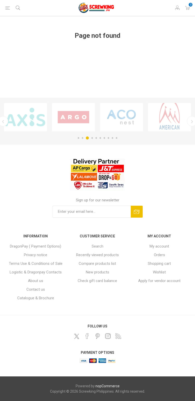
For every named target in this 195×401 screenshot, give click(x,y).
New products (97, 272)
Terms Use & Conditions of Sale (35, 263)
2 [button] (82, 138)
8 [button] (108, 138)
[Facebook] (87, 336)
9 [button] (112, 138)
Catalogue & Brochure (35, 298)
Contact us (35, 289)
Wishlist (159, 272)
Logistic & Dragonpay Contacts (36, 272)
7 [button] (104, 138)
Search (97, 246)
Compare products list (97, 263)
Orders (159, 255)
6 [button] (100, 138)
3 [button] (87, 138)
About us (35, 280)
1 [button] (78, 138)
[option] (26, 117)
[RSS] (118, 336)
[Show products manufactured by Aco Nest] (121, 117)
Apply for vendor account (159, 280)
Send (137, 212)
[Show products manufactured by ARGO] (73, 117)
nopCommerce (107, 386)
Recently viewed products (97, 255)
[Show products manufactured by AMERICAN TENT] (169, 117)
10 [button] (116, 138)
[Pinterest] (97, 336)
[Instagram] (108, 336)
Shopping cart (159, 263)
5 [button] (96, 138)
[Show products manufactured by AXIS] (25, 117)
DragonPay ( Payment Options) (35, 246)
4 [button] (92, 138)
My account (159, 246)
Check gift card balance (97, 280)
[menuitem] (35, 246)
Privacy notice (35, 255)
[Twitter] (77, 336)
